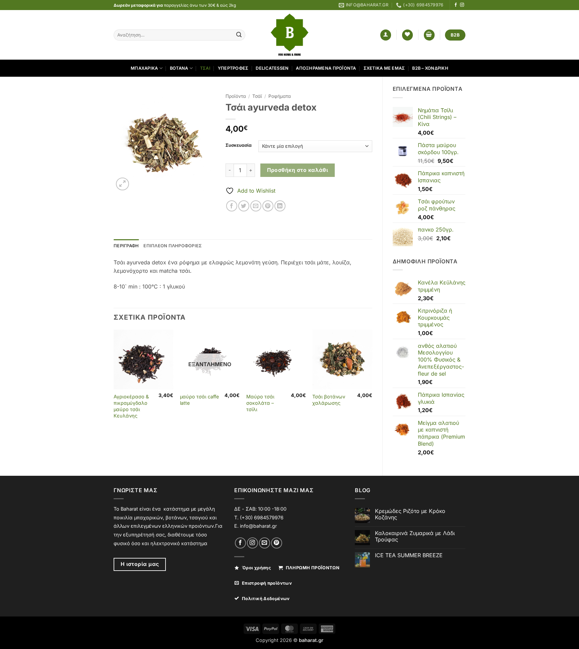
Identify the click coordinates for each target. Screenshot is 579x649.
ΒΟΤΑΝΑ (179, 68)
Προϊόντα (236, 96)
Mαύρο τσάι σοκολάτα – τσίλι (260, 403)
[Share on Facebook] (231, 205)
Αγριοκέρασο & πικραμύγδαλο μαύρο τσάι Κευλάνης (131, 406)
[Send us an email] (264, 542)
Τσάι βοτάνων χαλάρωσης (328, 400)
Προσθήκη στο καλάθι (297, 170)
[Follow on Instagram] (462, 5)
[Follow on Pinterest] (276, 542)
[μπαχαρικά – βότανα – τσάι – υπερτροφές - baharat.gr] (289, 35)
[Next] (372, 381)
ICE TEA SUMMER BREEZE (409, 555)
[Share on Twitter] (243, 205)
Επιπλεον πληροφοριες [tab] (172, 245)
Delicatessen (272, 68)
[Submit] (239, 35)
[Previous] (114, 381)
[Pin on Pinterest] (267, 205)
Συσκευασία (239, 145)
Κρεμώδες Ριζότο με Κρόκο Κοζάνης (410, 514)
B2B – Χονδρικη (430, 68)
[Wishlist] (407, 35)
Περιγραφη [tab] (126, 245)
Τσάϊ (257, 96)
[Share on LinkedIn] (279, 205)
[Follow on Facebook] (456, 5)
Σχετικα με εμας (384, 68)
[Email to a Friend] (255, 205)
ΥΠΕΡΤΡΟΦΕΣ (233, 68)
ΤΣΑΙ (205, 68)
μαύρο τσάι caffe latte (199, 400)
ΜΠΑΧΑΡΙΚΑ (144, 68)
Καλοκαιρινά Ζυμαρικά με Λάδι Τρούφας (415, 536)
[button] (385, 35)
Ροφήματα (279, 96)
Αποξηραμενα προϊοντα (326, 68)
